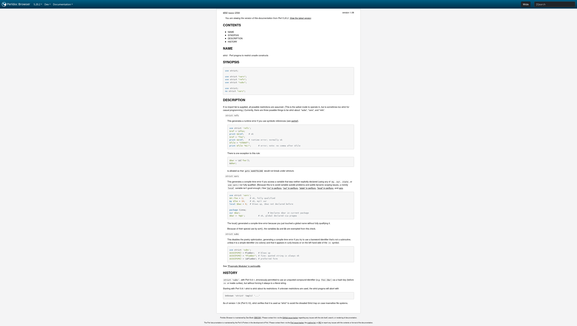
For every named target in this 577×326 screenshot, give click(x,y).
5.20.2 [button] (37, 4)
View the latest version (300, 18)
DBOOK (257, 317)
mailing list (311, 322)
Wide (526, 4)
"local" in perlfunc (325, 188)
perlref (294, 120)
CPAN (237, 12)
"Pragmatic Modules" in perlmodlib (243, 266)
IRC (319, 322)
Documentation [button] (62, 4)
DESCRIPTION (235, 38)
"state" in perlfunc (307, 188)
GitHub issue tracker (290, 317)
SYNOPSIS (233, 35)
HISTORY (232, 41)
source (231, 12)
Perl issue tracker (297, 322)
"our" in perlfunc (290, 188)
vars (341, 188)
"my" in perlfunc (274, 188)
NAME (231, 31)
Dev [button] (46, 4)
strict (225, 12)
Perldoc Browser (18, 4)
